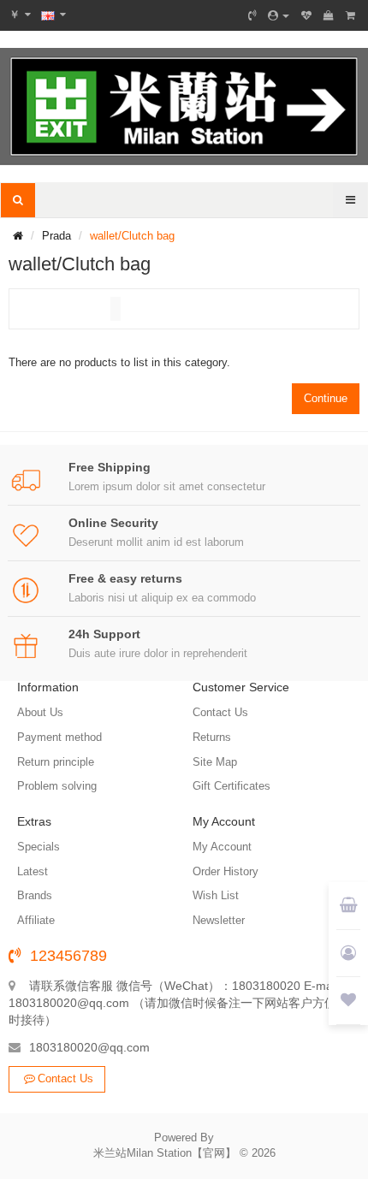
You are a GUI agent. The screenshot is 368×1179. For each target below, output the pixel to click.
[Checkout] (350, 15)
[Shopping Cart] (328, 15)
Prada (56, 235)
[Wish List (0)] (306, 15)
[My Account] (278, 15)
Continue (325, 398)
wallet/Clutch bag (132, 235)
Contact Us (65, 1078)
